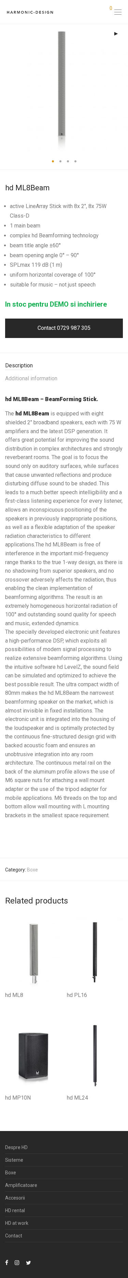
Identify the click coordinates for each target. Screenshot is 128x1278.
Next (121, 88)
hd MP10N (18, 1098)
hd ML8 (14, 995)
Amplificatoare (21, 1185)
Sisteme (14, 1160)
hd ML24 (77, 1098)
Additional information (31, 378)
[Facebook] (6, 1262)
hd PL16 (77, 995)
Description (19, 365)
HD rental (15, 1210)
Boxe (32, 869)
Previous (6, 88)
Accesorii (15, 1198)
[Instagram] (17, 1262)
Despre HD (16, 1147)
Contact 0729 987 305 (64, 328)
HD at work (16, 1223)
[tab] (64, 365)
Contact (13, 1235)
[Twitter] (28, 1262)
